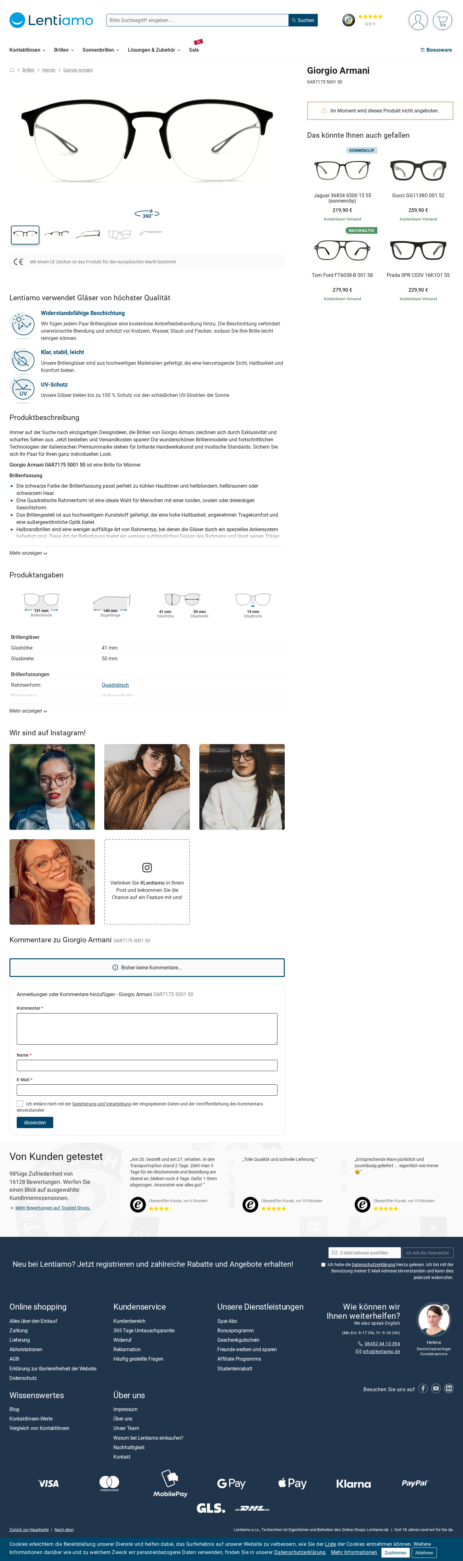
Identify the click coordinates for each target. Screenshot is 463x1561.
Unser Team (126, 1428)
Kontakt (121, 1456)
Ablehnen (424, 1553)
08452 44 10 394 (382, 1343)
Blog (14, 1409)
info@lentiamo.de (381, 1351)
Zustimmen (396, 1553)
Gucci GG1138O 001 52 (418, 195)
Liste (330, 1544)
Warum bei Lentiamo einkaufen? (148, 1437)
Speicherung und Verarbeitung (101, 1104)
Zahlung (18, 1330)
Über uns (122, 1418)
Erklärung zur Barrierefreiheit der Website (52, 1368)
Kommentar (30, 1008)
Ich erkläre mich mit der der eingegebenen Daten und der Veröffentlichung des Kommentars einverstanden (140, 1107)
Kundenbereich (129, 1320)
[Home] (11, 70)
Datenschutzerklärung (300, 1552)
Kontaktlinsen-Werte (30, 1418)
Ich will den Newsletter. (428, 1253)
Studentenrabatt (234, 1368)
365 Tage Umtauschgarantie (143, 1330)
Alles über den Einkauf (33, 1320)
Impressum (125, 1409)
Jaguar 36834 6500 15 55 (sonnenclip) (342, 198)
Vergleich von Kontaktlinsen (39, 1428)
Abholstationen (25, 1349)
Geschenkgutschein (238, 1339)
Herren (48, 70)
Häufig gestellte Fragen (138, 1358)
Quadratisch (115, 684)
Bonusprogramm (235, 1330)
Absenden (35, 1122)
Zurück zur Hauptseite (29, 1529)
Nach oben (64, 1529)
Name (24, 1055)
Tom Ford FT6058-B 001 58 (342, 275)
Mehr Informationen (354, 1552)
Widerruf (122, 1339)
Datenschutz (23, 1377)
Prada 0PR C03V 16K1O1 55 (418, 275)
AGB (14, 1358)
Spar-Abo (227, 1320)
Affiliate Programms (239, 1358)
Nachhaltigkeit (129, 1447)
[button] (25, 235)
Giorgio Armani (78, 70)
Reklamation (126, 1349)
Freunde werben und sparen (247, 1349)
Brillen (28, 70)
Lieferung (19, 1339)
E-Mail (24, 1079)
